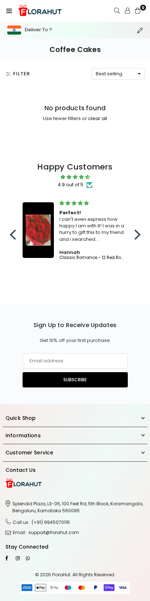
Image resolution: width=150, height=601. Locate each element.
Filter (21, 73)
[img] (75, 177)
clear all (97, 118)
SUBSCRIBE (75, 380)
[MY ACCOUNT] (127, 11)
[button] (9, 10)
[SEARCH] (116, 11)
